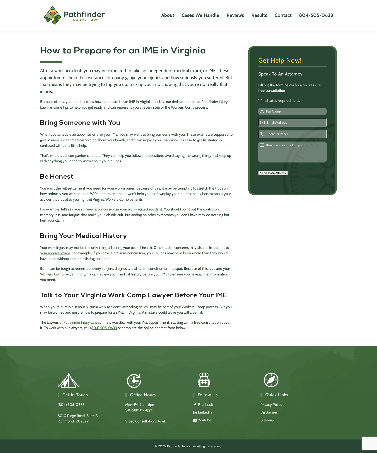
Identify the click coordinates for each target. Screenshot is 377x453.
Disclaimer (268, 412)
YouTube (204, 420)
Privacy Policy (271, 404)
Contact (283, 15)
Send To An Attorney (273, 173)
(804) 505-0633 (103, 328)
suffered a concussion (98, 209)
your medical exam (55, 253)
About (167, 15)
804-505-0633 (316, 15)
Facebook (205, 404)
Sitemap (267, 420)
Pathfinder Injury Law (80, 322)
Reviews (235, 15)
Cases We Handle (200, 15)
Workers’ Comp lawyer (57, 274)
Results (259, 15)
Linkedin (204, 412)
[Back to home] (75, 15)
